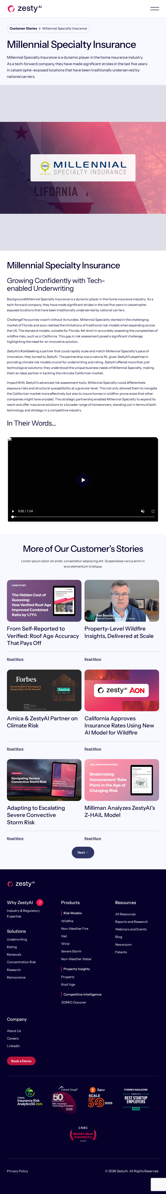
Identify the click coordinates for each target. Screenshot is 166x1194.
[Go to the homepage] (21, 883)
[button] (150, 8)
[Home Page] (24, 8)
